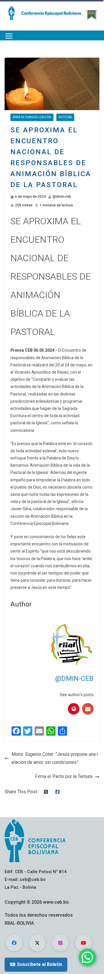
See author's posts (77, 694)
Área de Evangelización (32, 117)
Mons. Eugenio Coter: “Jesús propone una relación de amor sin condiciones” (55, 758)
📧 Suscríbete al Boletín (36, 964)
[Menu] (9, 36)
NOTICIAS (65, 117)
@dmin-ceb (62, 197)
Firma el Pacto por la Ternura (63, 776)
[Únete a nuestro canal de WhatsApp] (87, 957)
